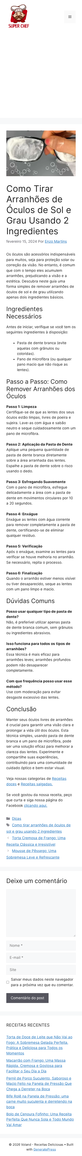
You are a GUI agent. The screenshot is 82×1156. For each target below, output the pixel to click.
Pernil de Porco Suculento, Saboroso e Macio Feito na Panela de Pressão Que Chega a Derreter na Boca (39, 1083)
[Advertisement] (41, 77)
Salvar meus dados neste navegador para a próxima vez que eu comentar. (42, 982)
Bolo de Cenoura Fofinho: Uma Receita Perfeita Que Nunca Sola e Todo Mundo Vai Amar (40, 1119)
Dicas (16, 818)
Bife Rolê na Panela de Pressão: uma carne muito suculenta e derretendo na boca (39, 1101)
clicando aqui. (35, 805)
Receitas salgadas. (37, 784)
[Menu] (70, 17)
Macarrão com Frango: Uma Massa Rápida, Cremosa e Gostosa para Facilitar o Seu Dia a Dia (36, 1065)
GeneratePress (44, 1149)
